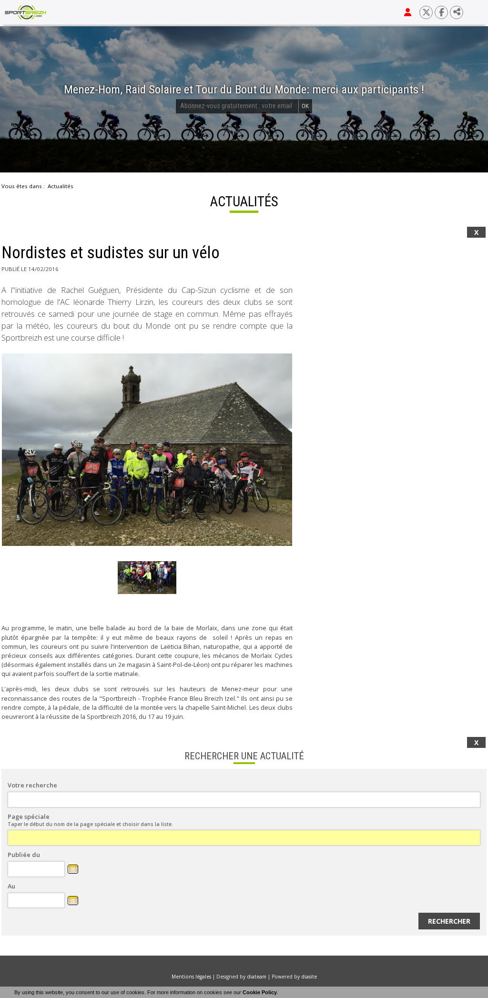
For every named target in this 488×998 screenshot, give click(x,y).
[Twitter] (426, 12)
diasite (309, 976)
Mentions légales (191, 976)
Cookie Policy (260, 992)
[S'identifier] (407, 12)
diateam (256, 976)
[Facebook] (441, 12)
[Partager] (456, 12)
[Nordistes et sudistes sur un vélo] (147, 449)
